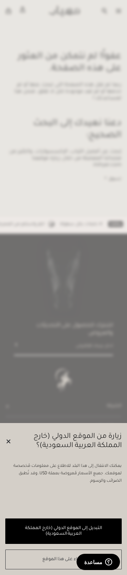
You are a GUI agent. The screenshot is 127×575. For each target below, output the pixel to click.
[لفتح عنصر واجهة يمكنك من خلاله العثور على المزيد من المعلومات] (98, 562)
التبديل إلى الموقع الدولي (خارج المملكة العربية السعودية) (63, 531)
